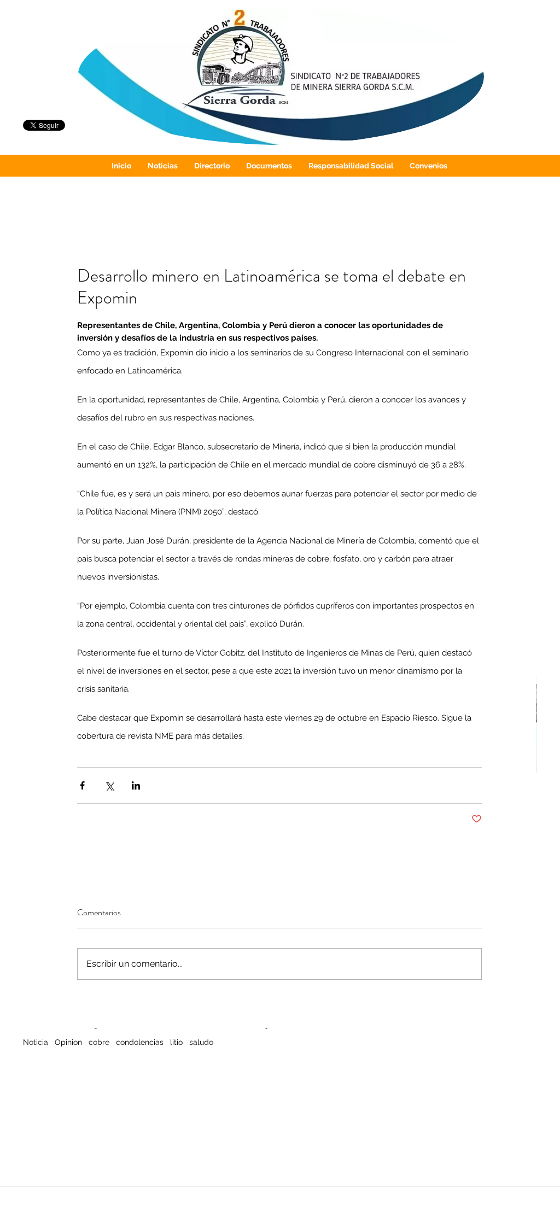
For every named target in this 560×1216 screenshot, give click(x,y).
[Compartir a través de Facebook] (82, 785)
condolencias (140, 1042)
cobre (99, 1042)
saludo (201, 1042)
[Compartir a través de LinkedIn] (136, 785)
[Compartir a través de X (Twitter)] (109, 785)
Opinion (68, 1042)
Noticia (35, 1042)
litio (176, 1042)
